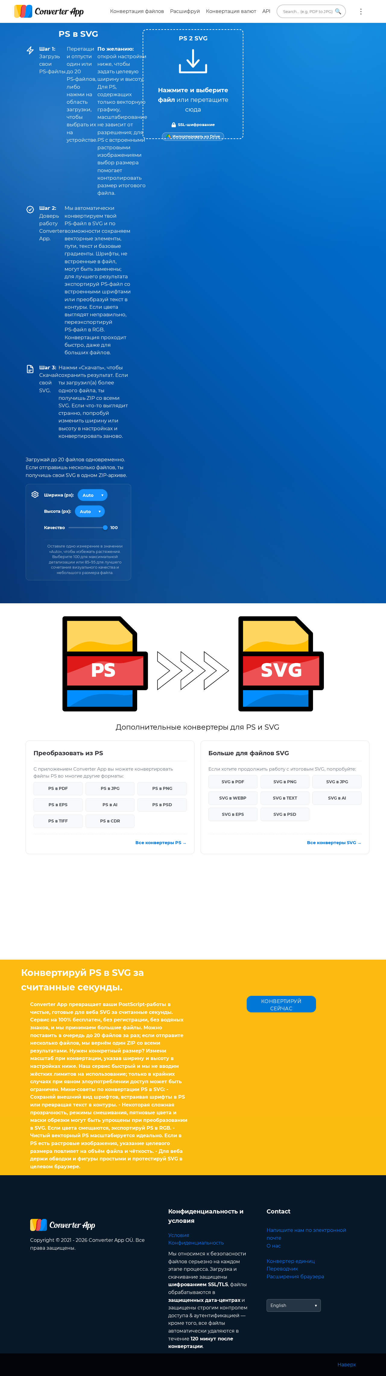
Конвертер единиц (291, 1261)
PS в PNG (162, 788)
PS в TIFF (58, 821)
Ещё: (361, 11)
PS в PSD (162, 805)
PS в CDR (110, 821)
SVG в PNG (285, 781)
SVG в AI (337, 798)
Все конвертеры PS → (161, 842)
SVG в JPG (337, 781)
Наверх (346, 1365)
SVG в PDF (233, 781)
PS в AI (110, 805)
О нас (274, 1246)
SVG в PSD (285, 814)
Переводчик (282, 1269)
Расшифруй (185, 11)
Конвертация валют (231, 11)
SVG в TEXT (285, 798)
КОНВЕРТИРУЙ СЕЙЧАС (281, 1005)
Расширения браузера (295, 1277)
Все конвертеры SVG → (334, 842)
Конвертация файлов (137, 11)
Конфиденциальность (196, 1243)
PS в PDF (58, 788)
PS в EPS (58, 805)
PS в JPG (110, 788)
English (278, 1305)
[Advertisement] (193, 911)
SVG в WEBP (232, 798)
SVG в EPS (233, 814)
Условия (178, 1235)
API (266, 11)
